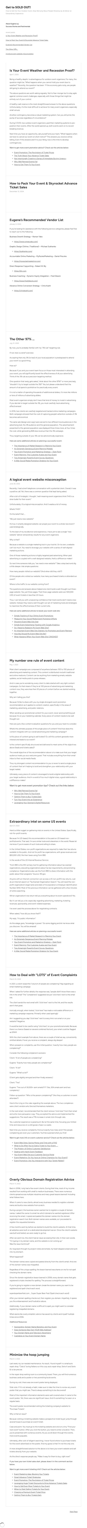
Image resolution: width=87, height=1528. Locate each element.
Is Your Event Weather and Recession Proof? (22, 36)
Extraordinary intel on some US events (38, 821)
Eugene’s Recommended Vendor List (19, 45)
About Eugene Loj (12, 24)
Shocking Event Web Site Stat (26, 622)
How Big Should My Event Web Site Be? (30, 634)
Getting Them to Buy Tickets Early (27, 797)
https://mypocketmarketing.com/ (27, 261)
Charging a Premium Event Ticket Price (29, 1492)
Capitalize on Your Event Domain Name (30, 1336)
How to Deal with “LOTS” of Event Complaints (43, 975)
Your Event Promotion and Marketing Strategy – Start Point (37, 452)
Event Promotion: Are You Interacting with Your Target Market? (39, 1161)
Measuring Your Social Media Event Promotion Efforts (35, 619)
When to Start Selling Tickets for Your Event (31, 1489)
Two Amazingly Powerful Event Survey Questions (33, 458)
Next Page (73, 1512)
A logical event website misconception (20, 54)
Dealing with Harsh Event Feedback (28, 1152)
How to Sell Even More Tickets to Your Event (32, 1486)
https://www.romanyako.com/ (26, 242)
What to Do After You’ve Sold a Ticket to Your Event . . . (36, 1146)
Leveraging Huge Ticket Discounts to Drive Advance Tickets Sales (40, 1483)
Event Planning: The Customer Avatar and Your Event (35, 455)
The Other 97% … (12, 49)
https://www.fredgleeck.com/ (26, 281)
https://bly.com (20, 271)
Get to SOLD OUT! (18, 7)
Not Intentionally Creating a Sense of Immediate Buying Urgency (40, 158)
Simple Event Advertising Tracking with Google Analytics (36, 625)
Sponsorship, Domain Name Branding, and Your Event (35, 1327)
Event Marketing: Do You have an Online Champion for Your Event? (41, 1158)
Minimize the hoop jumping (29, 1355)
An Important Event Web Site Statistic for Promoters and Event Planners (43, 631)
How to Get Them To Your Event (27, 164)
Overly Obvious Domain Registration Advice (42, 1179)
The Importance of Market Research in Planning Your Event (37, 446)
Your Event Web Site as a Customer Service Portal (34, 1155)
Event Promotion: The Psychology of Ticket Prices (34, 152)
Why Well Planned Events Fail (25, 162)
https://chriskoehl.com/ (23, 291)
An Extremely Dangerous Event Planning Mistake (33, 449)
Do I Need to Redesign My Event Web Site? (31, 628)
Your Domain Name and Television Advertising (32, 1333)
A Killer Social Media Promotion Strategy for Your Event (36, 461)
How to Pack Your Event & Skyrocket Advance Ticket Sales (27, 40)
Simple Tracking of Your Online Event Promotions (33, 616)
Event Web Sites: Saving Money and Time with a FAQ (35, 1143)
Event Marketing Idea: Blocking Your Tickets (31, 1474)
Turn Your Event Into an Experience (28, 800)
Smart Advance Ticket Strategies (27, 1477)
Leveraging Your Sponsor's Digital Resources (32, 803)
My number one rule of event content (37, 660)
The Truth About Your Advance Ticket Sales (31, 156)
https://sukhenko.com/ (23, 251)
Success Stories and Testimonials (18, 26)
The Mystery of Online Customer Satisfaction (32, 1149)
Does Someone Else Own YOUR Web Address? (32, 1330)
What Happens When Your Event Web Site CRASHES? (36, 637)
